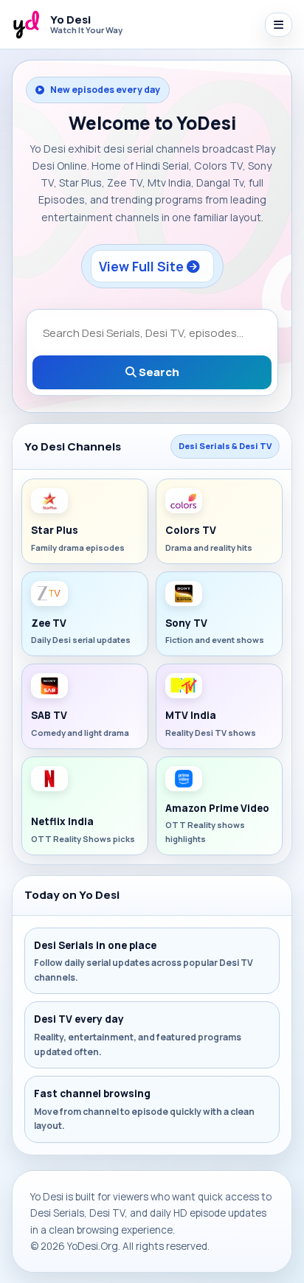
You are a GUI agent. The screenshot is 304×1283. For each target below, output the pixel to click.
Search (158, 372)
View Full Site (143, 266)
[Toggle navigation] (278, 25)
